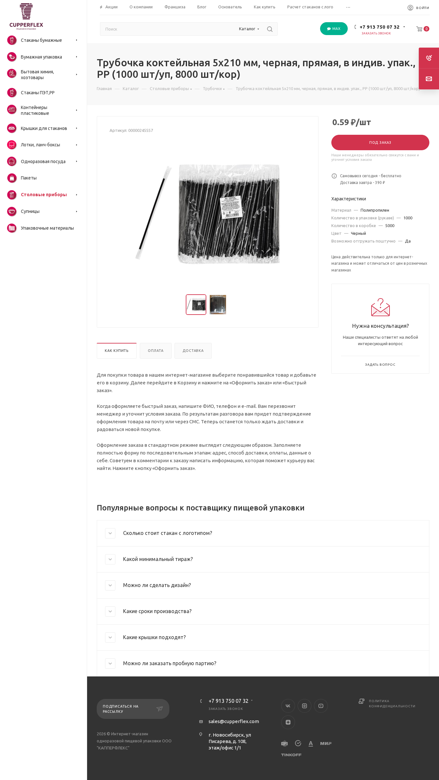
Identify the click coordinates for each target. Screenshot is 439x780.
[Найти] (270, 29)
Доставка (193, 351)
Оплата (156, 351)
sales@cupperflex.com (234, 721)
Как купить (117, 351)
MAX (336, 29)
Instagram (304, 706)
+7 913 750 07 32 (379, 27)
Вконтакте (288, 706)
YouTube (321, 706)
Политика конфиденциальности (392, 703)
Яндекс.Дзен (288, 722)
